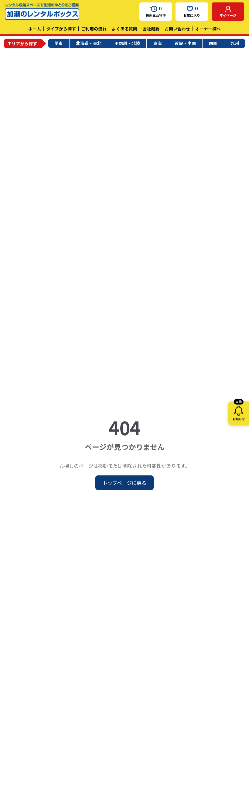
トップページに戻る (124, 482)
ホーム (34, 29)
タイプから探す (61, 29)
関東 (58, 43)
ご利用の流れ (94, 29)
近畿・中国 (185, 43)
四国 (213, 43)
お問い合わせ (177, 29)
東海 (157, 43)
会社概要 (150, 29)
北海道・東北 (88, 43)
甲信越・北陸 (127, 43)
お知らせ (239, 411)
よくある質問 (124, 29)
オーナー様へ (208, 29)
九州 (234, 43)
